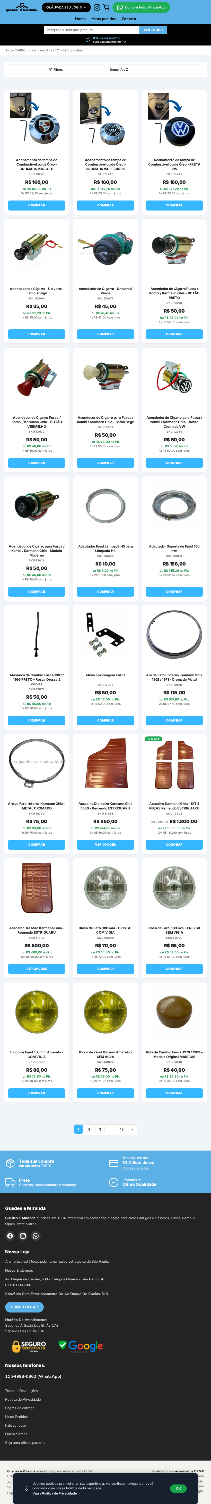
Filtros (58, 69)
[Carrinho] (106, 7)
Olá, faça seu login (64, 7)
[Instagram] (97, 7)
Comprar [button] (36, 205)
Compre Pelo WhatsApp (145, 7)
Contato (129, 18)
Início (10, 50)
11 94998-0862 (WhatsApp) (33, 1376)
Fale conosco (15, 1425)
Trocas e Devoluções (21, 1390)
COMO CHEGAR (24, 1307)
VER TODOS (153, 30)
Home (80, 18)
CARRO (20, 50)
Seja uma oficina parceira (25, 1442)
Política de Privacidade (23, 1399)
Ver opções (105, 844)
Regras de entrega (19, 1408)
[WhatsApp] (36, 1236)
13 (122, 1129)
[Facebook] (10, 1236)
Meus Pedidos (16, 1416)
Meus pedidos (103, 18)
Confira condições (135, 1168)
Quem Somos (16, 1434)
